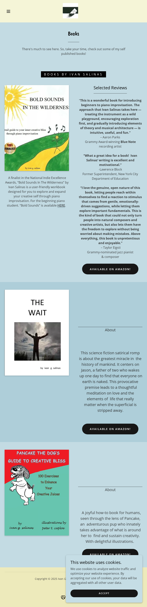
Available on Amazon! (110, 269)
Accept (104, 593)
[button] (8, 11)
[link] (70, 10)
